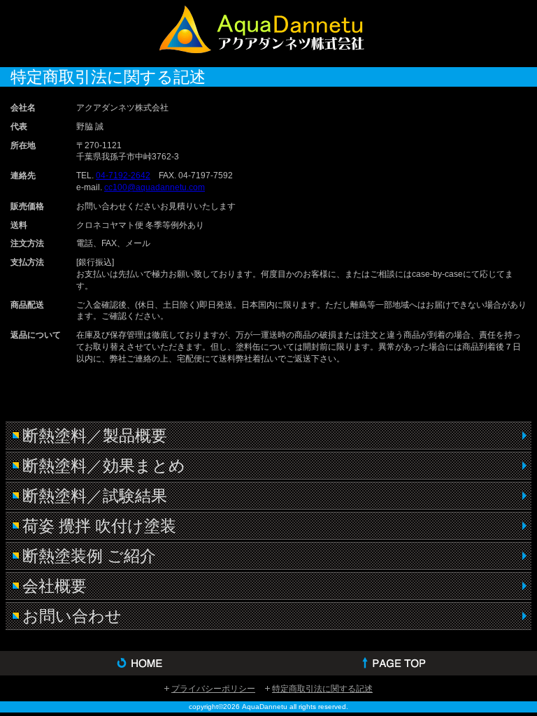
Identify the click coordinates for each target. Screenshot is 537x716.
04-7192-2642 (123, 175)
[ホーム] (134, 663)
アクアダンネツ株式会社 (268, 32)
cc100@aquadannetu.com (154, 187)
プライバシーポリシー (213, 689)
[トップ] (402, 663)
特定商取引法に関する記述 (322, 689)
